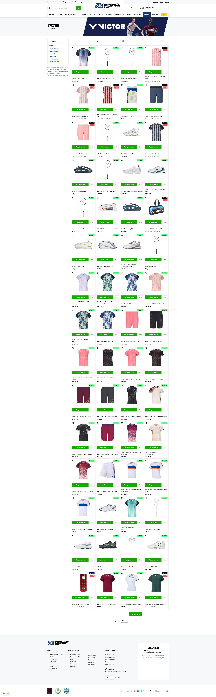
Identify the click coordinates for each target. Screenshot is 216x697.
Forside (51, 14)
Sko (90, 14)
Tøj (95, 14)
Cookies (117, 677)
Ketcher (59, 14)
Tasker (84, 14)
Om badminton (119, 14)
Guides (129, 14)
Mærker (146, 14)
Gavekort (155, 2)
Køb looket (137, 14)
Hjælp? (167, 2)
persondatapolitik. (158, 659)
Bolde (101, 14)
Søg (79, 8)
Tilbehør (109, 14)
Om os (161, 2)
